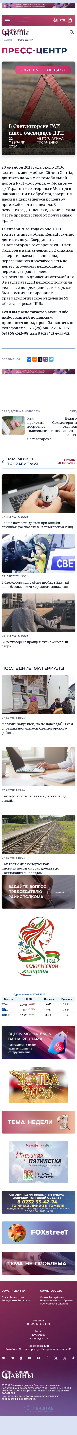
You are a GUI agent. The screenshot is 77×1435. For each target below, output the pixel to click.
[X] (40, 359)
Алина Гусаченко (50, 140)
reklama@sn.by (38, 1338)
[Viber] (45, 359)
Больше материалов (66, 461)
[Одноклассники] (34, 359)
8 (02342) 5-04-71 (38, 1323)
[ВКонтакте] (29, 359)
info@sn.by (38, 1334)
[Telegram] (51, 359)
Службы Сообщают (43, 70)
